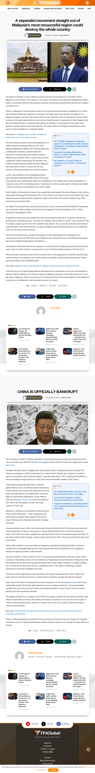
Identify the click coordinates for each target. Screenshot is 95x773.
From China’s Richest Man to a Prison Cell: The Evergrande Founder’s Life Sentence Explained (25, 355)
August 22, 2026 (52, 362)
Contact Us (47, 746)
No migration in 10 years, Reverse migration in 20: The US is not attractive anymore (70, 163)
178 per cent (26, 500)
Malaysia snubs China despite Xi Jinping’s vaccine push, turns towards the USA (47, 266)
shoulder (66, 600)
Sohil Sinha (36, 35)
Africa (90, 9)
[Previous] (68, 172)
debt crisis (10, 465)
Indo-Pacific (13, 9)
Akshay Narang (35, 397)
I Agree (53, 770)
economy (74, 582)
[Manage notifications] (88, 749)
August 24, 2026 (24, 364)
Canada (37, 9)
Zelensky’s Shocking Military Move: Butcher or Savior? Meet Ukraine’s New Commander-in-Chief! (70, 154)
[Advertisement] (47, 378)
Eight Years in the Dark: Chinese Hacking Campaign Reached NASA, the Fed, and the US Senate (52, 335)
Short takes (63, 285)
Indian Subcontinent (53, 9)
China (35, 630)
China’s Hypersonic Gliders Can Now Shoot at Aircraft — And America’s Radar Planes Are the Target (79, 335)
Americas (26, 9)
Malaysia (43, 285)
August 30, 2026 (24, 340)
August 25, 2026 (79, 344)
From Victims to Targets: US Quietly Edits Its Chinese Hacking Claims (25, 333)
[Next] (72, 172)
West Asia (70, 9)
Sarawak (52, 285)
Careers (47, 757)
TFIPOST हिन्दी (47, 752)
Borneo (34, 285)
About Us (47, 743)
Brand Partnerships (47, 760)
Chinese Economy (47, 630)
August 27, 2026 (52, 344)
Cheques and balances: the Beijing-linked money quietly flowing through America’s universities (71, 506)
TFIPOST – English (47, 749)
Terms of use (47, 763)
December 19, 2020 (51, 35)
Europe (81, 9)
